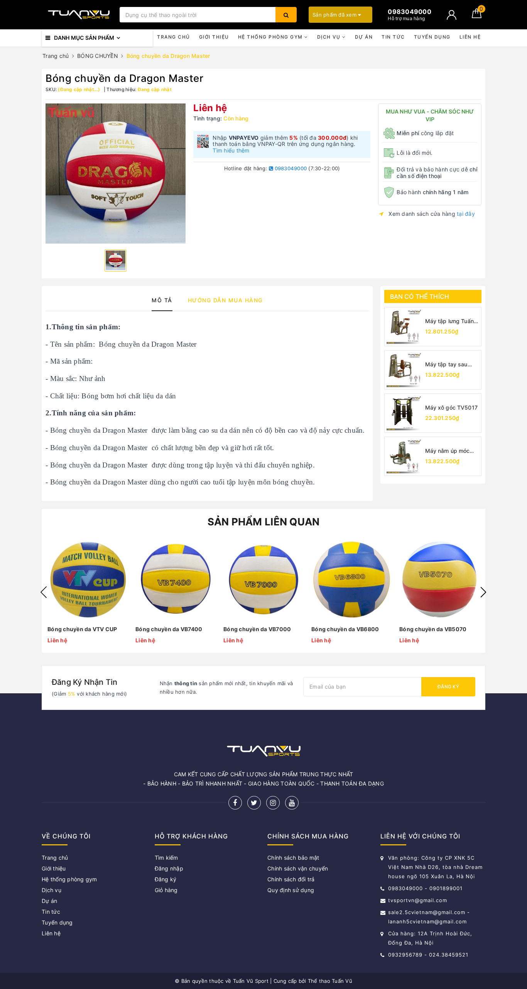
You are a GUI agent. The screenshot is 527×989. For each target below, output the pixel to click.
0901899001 (446, 888)
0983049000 (290, 168)
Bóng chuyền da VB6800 (345, 629)
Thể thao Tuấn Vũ (330, 981)
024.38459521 (448, 955)
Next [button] (483, 592)
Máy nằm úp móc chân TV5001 (447, 451)
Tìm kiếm (166, 857)
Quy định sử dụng (290, 890)
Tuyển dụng (432, 37)
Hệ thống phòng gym (271, 37)
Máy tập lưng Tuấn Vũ (449, 321)
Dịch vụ (329, 37)
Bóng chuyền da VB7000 (257, 629)
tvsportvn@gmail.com (417, 900)
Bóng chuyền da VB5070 (432, 629)
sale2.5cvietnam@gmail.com (426, 912)
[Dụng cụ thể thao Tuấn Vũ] (79, 14)
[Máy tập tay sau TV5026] (404, 369)
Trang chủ (173, 37)
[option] (116, 173)
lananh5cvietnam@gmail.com (427, 921)
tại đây (466, 213)
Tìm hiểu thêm (231, 150)
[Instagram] (273, 802)
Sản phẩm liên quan (264, 522)
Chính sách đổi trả (291, 879)
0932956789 (406, 955)
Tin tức (393, 37)
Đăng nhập (169, 868)
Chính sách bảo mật (293, 857)
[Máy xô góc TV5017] (404, 413)
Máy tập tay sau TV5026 (446, 364)
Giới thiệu (214, 37)
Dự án (364, 37)
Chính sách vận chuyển (297, 868)
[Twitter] (254, 802)
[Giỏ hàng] (476, 16)
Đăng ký (448, 686)
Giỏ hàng (166, 890)
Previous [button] (43, 592)
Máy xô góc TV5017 (451, 407)
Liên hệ (470, 37)
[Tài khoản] (451, 15)
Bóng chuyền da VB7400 (168, 629)
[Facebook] (235, 802)
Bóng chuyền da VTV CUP (82, 629)
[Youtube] (292, 802)
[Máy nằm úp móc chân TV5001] (404, 456)
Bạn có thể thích (419, 296)
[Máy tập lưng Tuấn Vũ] (404, 326)
